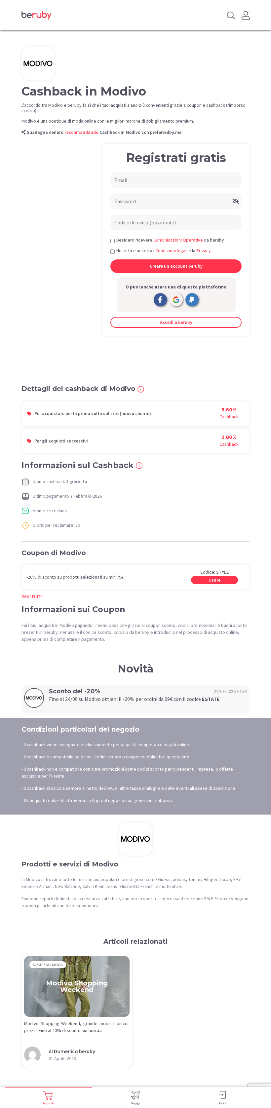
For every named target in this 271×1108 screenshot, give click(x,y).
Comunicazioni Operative (178, 240)
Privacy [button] (203, 250)
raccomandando (81, 132)
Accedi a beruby (176, 322)
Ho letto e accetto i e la (163, 250)
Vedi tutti (32, 596)
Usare (214, 580)
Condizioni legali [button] (171, 250)
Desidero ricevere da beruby (170, 240)
